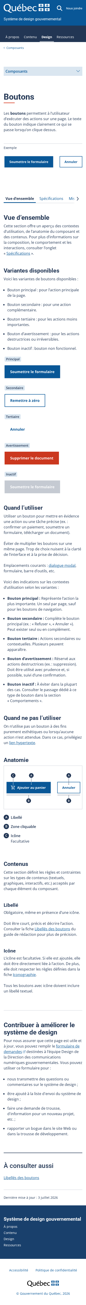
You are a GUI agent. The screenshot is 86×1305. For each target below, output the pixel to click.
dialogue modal (62, 565)
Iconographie (24, 974)
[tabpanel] (43, 604)
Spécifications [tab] (51, 198)
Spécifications (18, 253)
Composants (15, 48)
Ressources (65, 37)
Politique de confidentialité (56, 1270)
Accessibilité (18, 1270)
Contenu (30, 37)
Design (47, 37)
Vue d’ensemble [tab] (20, 198)
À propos (12, 37)
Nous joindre (74, 8)
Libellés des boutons (52, 928)
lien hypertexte (22, 742)
